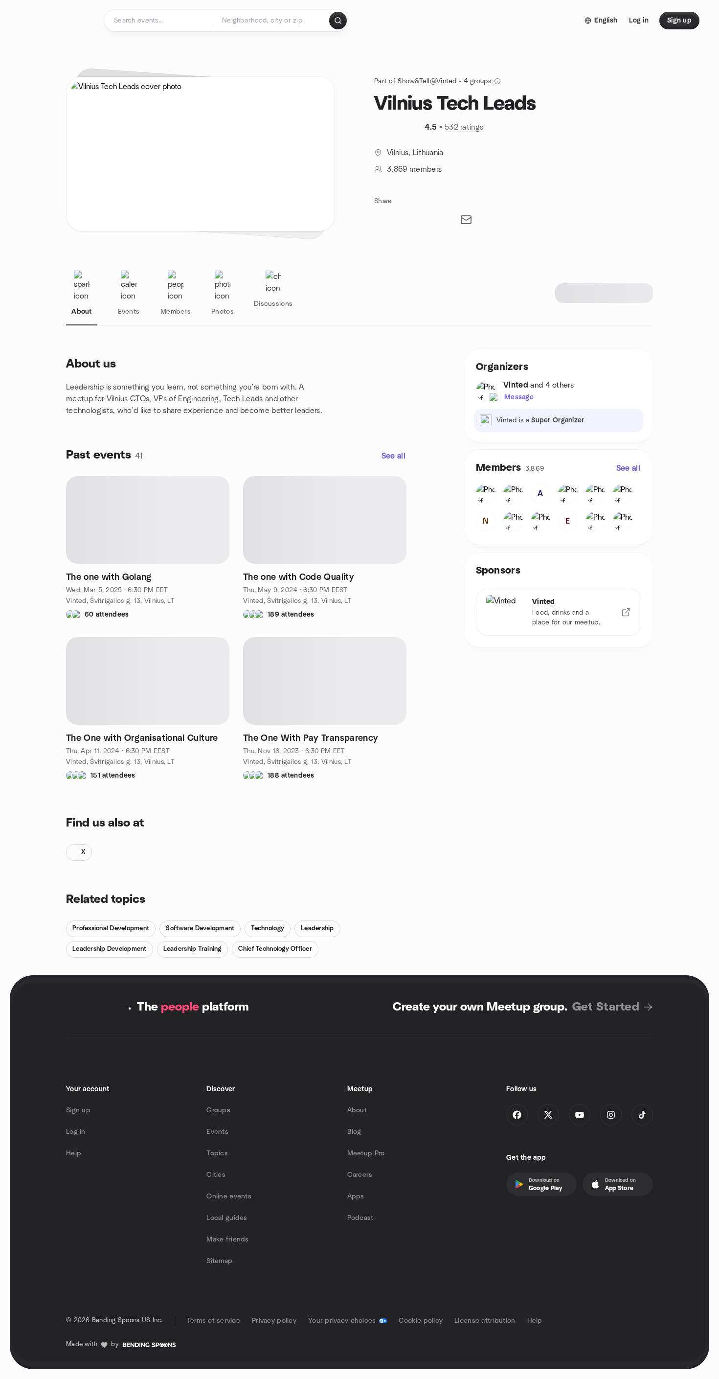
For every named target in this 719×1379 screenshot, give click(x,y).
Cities (215, 1175)
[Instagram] (611, 1115)
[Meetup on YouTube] (579, 1115)
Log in (76, 1131)
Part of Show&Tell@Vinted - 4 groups (432, 81)
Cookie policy (421, 1320)
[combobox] (271, 20)
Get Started (605, 1007)
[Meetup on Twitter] (548, 1115)
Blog (354, 1131)
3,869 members (414, 169)
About (357, 1110)
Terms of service (213, 1320)
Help (73, 1153)
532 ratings (464, 127)
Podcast (360, 1218)
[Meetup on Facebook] (517, 1115)
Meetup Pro (366, 1153)
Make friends (227, 1239)
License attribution (484, 1320)
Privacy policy (274, 1320)
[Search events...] (338, 20)
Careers (360, 1175)
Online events (228, 1196)
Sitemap (219, 1261)
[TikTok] (642, 1115)
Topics (217, 1153)
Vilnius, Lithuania (415, 153)
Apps (355, 1196)
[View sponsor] (626, 612)
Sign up (78, 1110)
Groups (218, 1110)
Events (217, 1131)
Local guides (226, 1218)
